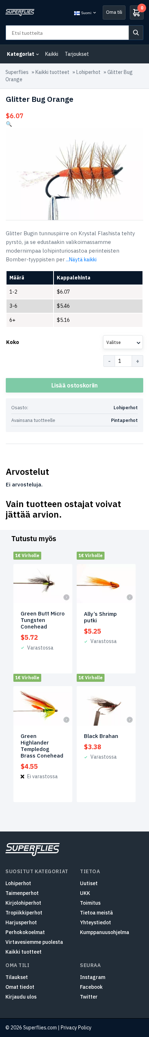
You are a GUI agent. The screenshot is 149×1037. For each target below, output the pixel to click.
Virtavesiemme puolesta (34, 942)
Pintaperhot (124, 420)
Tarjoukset (77, 54)
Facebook (91, 987)
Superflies (17, 72)
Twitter (89, 997)
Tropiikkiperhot (23, 912)
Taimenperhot (22, 893)
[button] (9, 124)
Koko (12, 342)
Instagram (92, 977)
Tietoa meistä (96, 912)
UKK (85, 893)
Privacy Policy (76, 1027)
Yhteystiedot (95, 922)
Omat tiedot (19, 987)
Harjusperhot (21, 922)
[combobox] (123, 342)
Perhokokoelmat (25, 932)
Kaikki (51, 54)
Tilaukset (16, 977)
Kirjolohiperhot (23, 903)
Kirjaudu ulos (21, 997)
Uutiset (89, 883)
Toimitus (90, 903)
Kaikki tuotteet (52, 72)
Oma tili (114, 12)
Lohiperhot (88, 72)
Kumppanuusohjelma (104, 932)
